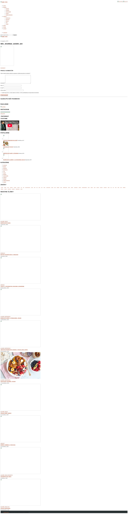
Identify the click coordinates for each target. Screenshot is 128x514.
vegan (121, 187)
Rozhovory (8, 18)
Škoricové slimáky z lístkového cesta (14, 159)
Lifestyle (4, 16)
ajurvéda (2, 187)
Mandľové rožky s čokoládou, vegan (11, 318)
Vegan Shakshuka (5, 508)
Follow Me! (3, 113)
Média (4, 25)
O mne (4, 27)
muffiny (69, 187)
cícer (37, 187)
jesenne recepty (48, 187)
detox (39, 187)
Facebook (5, 32)
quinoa (89, 187)
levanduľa (58, 187)
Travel (7, 24)
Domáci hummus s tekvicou (8, 444)
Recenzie (7, 19)
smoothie (98, 187)
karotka (52, 187)
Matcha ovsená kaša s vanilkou (9, 254)
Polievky (7, 10)
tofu (111, 187)
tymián (118, 187)
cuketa (32, 187)
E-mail (2, 87)
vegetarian (124, 187)
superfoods (105, 187)
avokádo (5, 187)
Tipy (7, 22)
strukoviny (101, 187)
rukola (94, 187)
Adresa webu (3, 90)
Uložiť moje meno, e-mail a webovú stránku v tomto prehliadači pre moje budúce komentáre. (20, 92)
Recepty (4, 7)
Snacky (7, 13)
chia (21, 187)
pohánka (80, 187)
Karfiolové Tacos (8, 146)
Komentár (3, 83)
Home (4, 5)
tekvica (108, 187)
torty (113, 187)
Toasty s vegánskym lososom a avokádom (12, 286)
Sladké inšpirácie (9, 14)
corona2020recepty (27, 187)
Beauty (7, 21)
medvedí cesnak (65, 187)
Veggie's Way (6, 512)
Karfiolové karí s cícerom (10, 153)
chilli (23, 187)
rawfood (92, 187)
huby (41, 187)
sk (8, 506)
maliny (61, 187)
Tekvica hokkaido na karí (10, 140)
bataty (8, 187)
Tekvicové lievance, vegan (8, 381)
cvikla (34, 187)
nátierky (72, 187)
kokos (55, 187)
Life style (5, 165)
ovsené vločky (76, 187)
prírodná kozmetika (84, 187)
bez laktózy (11, 187)
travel (115, 187)
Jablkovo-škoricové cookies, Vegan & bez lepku (14, 349)
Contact (4, 28)
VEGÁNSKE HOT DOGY (6, 476)
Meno (2, 85)
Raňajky (7, 8)
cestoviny (18, 187)
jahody (44, 187)
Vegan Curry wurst (6, 413)
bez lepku (15, 187)
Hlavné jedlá (8, 11)
